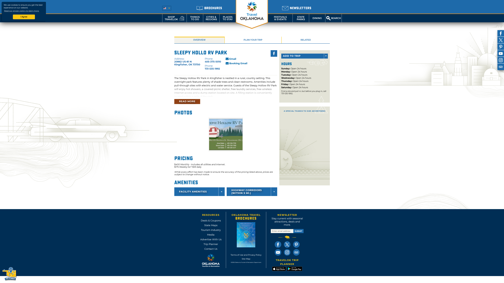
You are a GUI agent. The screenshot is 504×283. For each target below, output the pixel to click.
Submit (298, 231)
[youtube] (500, 53)
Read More (187, 101)
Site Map (246, 259)
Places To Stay (228, 18)
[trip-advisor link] (296, 252)
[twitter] (500, 40)
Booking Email (238, 63)
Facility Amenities (193, 191)
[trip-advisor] (500, 67)
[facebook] (500, 33)
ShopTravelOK (171, 18)
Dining (317, 18)
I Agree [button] (23, 17)
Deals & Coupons (211, 220)
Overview (199, 40)
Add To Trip (292, 56)
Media (210, 234)
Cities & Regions (211, 18)
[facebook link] (278, 244)
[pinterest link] (296, 244)
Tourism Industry (211, 230)
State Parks (301, 18)
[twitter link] (287, 244)
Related (306, 40)
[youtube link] (278, 252)
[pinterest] (500, 46)
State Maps (210, 225)
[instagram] (500, 60)
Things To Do (195, 18)
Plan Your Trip (253, 40)
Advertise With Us (210, 239)
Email (232, 59)
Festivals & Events (280, 18)
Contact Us (210, 248)
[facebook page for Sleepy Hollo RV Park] (274, 53)
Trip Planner (211, 244)
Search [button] (336, 18)
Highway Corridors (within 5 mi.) (246, 192)
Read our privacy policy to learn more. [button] (21, 11)
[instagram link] (287, 252)
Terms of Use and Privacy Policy (246, 255)
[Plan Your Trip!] (9, 273)
